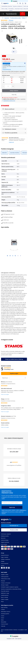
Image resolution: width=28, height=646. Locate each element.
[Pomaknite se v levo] (1, 13)
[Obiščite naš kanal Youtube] (2, 568)
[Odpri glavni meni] (1, 3)
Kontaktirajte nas (14, 525)
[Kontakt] (20, 3)
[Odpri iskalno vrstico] (17, 3)
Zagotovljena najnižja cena (9, 100)
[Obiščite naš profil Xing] (9, 568)
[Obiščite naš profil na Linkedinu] (6, 568)
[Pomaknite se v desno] (26, 13)
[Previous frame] (18, 255)
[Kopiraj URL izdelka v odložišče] (26, 22)
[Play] (7, 255)
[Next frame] (20, 255)
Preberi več (11, 142)
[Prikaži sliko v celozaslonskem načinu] (26, 45)
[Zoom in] (10, 255)
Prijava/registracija (7, 69)
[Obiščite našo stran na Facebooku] (4, 568)
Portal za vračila (14, 530)
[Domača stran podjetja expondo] (2, 18)
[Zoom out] (12, 255)
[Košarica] (25, 3)
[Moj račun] (22, 3)
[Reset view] (15, 255)
